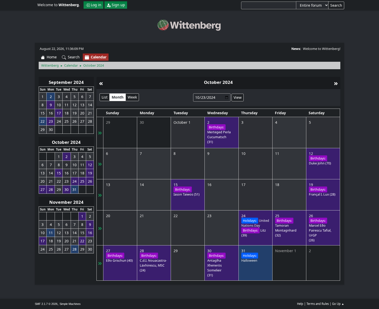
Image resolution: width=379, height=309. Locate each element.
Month (117, 97)
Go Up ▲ (338, 304)
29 (108, 122)
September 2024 (66, 82)
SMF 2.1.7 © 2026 (46, 303)
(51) (187, 194)
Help (300, 304)
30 (142, 122)
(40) (119, 260)
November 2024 (66, 202)
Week (132, 97)
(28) (322, 194)
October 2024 (66, 142)
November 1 (285, 250)
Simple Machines (70, 303)
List (105, 97)
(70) (320, 163)
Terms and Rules (318, 304)
